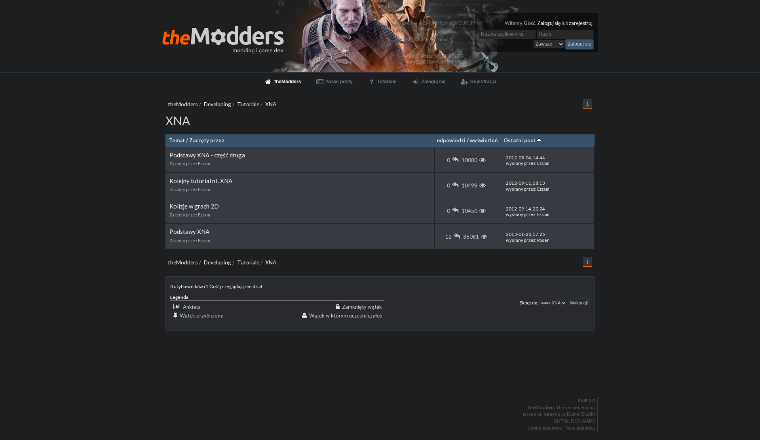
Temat (177, 140)
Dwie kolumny (579, 428)
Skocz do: (529, 302)
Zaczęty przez (206, 140)
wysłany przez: (527, 160)
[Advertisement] (380, 348)
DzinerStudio (581, 414)
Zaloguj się (549, 23)
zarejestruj (581, 23)
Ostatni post (520, 140)
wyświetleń (484, 140)
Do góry (383, 380)
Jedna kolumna (544, 428)
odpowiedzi (451, 140)
